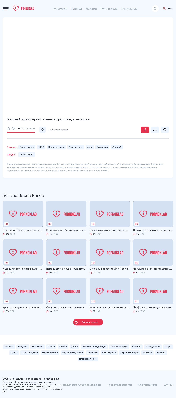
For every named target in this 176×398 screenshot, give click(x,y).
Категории (60, 8)
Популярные (129, 8)
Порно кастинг (50, 352)
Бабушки (22, 346)
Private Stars (26, 154)
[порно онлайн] (23, 8)
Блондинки (37, 346)
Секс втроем (75, 147)
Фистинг (161, 352)
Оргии (14, 352)
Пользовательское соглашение (82, 384)
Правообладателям (120, 384)
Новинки (91, 8)
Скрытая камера (129, 352)
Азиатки (9, 346)
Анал (89, 147)
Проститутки (27, 147)
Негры (168, 346)
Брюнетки (102, 147)
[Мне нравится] (8, 128)
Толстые (147, 352)
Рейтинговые (109, 8)
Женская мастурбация (94, 346)
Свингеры (92, 352)
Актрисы (76, 8)
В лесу (51, 346)
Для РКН (168, 384)
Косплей (136, 346)
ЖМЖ (41, 147)
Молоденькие (153, 346)
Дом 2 (75, 346)
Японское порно (88, 358)
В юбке (63, 346)
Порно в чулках (56, 147)
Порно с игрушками (72, 352)
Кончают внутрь (119, 346)
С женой (116, 147)
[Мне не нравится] (13, 128)
